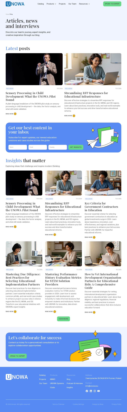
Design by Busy (97, 404)
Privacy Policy (116, 404)
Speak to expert (112, 4)
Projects (62, 4)
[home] (15, 3)
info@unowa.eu (91, 386)
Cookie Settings (78, 404)
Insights (70, 387)
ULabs (52, 387)
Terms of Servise (58, 404)
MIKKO (52, 379)
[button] (51, 4)
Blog (11, 14)
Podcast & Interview (75, 383)
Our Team (72, 4)
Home (7, 14)
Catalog (41, 4)
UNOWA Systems (57, 383)
